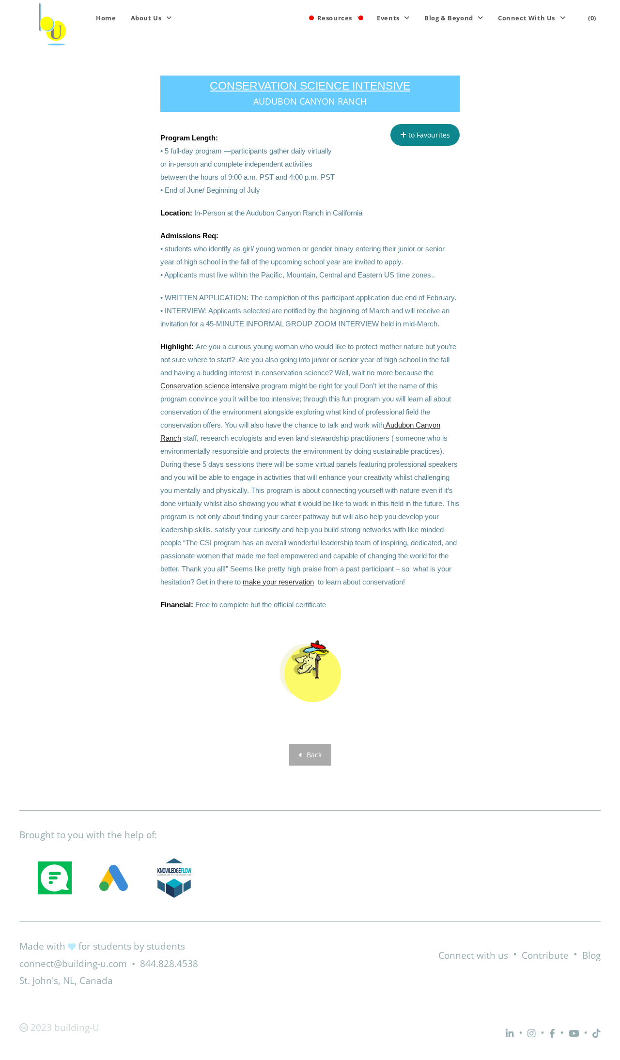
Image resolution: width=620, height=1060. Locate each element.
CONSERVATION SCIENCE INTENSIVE (310, 85)
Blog (591, 955)
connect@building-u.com (73, 963)
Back (313, 754)
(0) (592, 18)
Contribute (545, 955)
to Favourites (428, 134)
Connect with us (473, 955)
